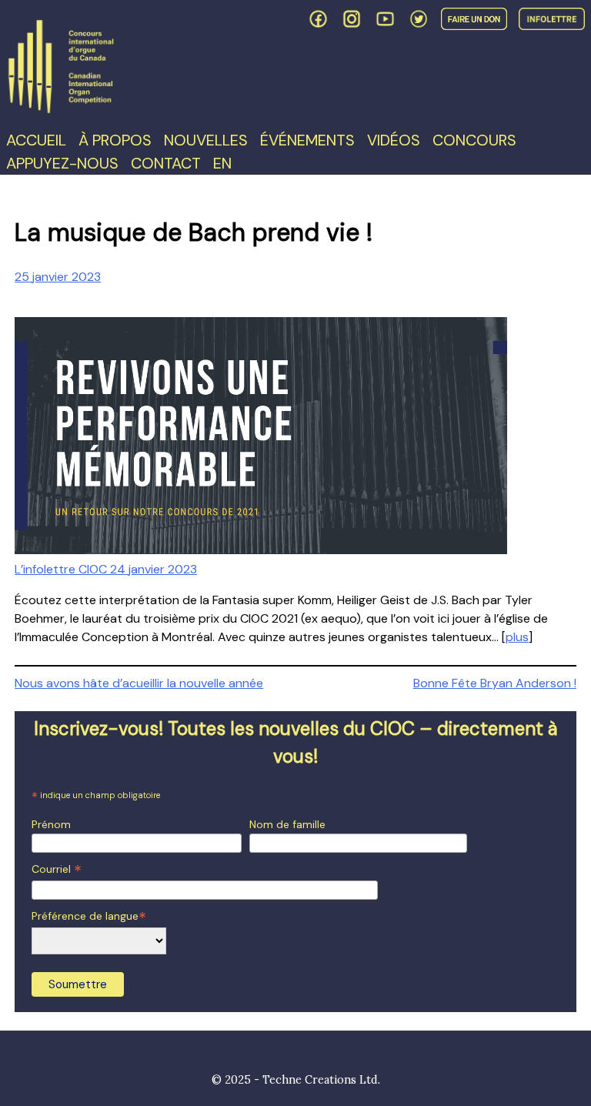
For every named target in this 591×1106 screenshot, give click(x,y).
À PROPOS (115, 140)
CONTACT (166, 163)
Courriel (57, 869)
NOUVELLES (206, 140)
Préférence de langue (89, 916)
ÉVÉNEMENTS (307, 140)
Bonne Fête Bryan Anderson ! (494, 683)
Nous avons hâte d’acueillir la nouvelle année (139, 683)
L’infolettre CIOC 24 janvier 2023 (106, 569)
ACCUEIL (36, 140)
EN (222, 163)
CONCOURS (474, 140)
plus (517, 637)
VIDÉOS (393, 140)
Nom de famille (287, 824)
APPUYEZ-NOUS (62, 163)
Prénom (51, 824)
